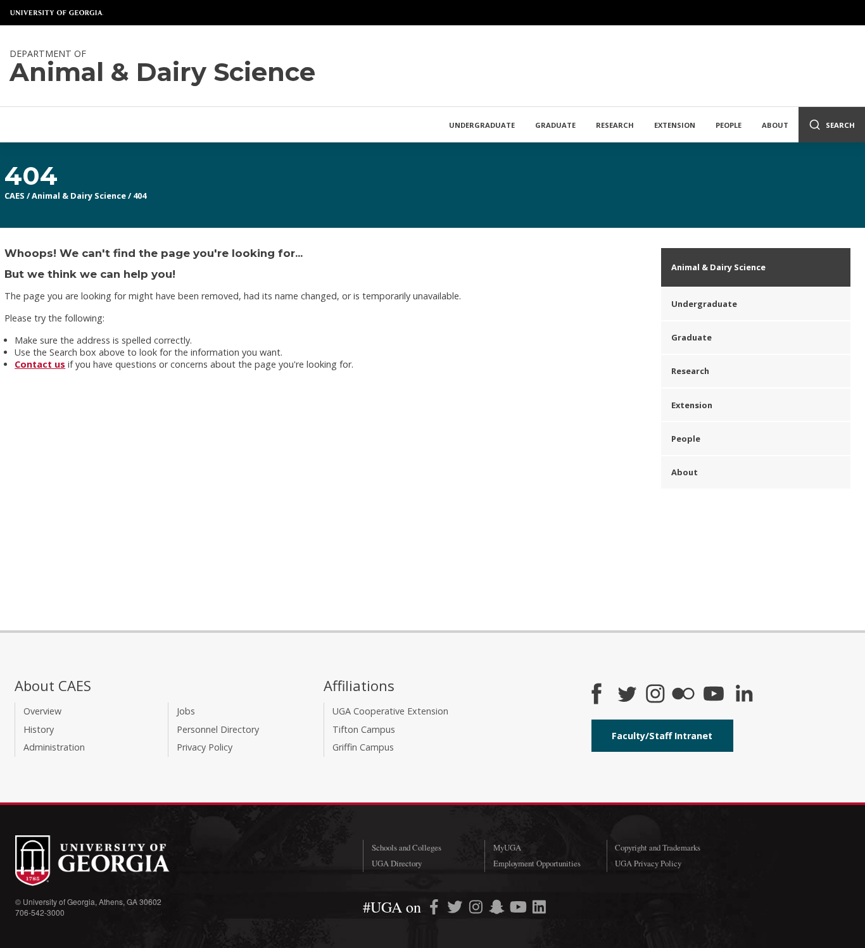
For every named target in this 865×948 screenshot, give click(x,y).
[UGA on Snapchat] (497, 909)
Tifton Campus (363, 729)
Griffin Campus (363, 747)
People (729, 125)
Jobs (186, 711)
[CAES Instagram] (655, 694)
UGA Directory (397, 863)
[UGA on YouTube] (519, 909)
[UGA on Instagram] (477, 909)
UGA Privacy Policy (648, 863)
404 (139, 195)
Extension (674, 125)
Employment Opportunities (537, 863)
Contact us (40, 364)
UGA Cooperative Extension (390, 711)
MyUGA (507, 847)
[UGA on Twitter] (456, 909)
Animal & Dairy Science (79, 195)
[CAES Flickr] (683, 694)
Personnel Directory (218, 729)
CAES (14, 195)
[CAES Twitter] (627, 694)
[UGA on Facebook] (435, 909)
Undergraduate (482, 125)
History (38, 729)
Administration (54, 747)
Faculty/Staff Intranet (662, 736)
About (775, 125)
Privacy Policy (204, 747)
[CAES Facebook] (596, 694)
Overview (42, 711)
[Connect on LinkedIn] (744, 694)
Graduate (555, 125)
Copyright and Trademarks (657, 847)
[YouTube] (713, 694)
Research (615, 125)
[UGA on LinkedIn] (539, 909)
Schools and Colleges (406, 847)
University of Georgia (57, 12)
